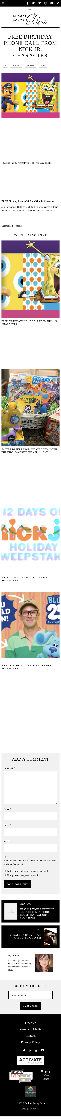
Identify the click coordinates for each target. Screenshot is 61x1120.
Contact (30, 1035)
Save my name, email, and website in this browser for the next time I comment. (30, 862)
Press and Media (30, 1029)
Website (7, 841)
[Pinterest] (39, 3)
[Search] (58, 3)
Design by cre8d (30, 1108)
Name (7, 809)
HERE (48, 163)
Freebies (19, 225)
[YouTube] (52, 3)
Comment (9, 768)
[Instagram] (45, 3)
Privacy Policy (30, 1042)
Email (7, 825)
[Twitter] (33, 3)
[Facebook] (27, 3)
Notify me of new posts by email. (22, 875)
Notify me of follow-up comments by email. (27, 871)
